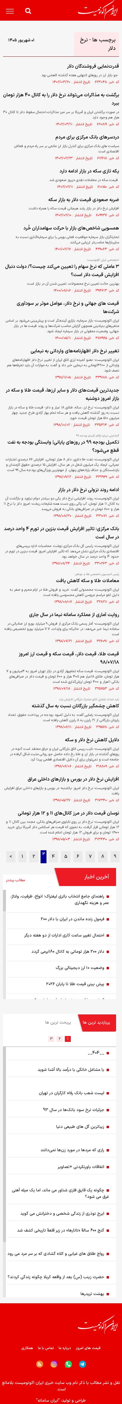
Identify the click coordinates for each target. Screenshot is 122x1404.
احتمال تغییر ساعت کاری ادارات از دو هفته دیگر (64, 935)
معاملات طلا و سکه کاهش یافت (87, 580)
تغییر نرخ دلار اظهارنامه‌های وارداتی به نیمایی (74, 351)
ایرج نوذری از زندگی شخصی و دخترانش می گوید (62, 1214)
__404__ (96, 1053)
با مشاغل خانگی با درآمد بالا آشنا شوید (71, 1070)
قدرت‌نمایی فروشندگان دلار (93, 66)
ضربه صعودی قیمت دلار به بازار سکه (83, 199)
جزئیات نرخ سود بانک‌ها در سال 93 (73, 1110)
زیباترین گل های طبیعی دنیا (80, 1127)
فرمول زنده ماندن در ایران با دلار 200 (72, 919)
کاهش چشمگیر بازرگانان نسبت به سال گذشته (75, 706)
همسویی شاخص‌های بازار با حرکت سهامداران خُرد (71, 228)
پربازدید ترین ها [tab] (96, 1022)
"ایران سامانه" (48, 1401)
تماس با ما (46, 1348)
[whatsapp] (68, 1364)
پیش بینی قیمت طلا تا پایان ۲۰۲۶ (75, 984)
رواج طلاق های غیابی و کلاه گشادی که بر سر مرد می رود (55, 1254)
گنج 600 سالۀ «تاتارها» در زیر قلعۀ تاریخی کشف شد (60, 1230)
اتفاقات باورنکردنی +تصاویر (81, 1167)
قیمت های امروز (88, 1348)
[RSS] (39, 1364)
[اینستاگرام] (54, 1364)
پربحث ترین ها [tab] (58, 1022)
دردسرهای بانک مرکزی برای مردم (87, 137)
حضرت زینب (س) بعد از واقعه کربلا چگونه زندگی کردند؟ (56, 1277)
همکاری (27, 1348)
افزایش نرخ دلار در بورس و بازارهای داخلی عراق (73, 779)
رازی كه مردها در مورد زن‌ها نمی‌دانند (72, 1150)
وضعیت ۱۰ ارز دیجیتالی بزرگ (80, 968)
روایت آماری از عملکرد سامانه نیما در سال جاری (74, 614)
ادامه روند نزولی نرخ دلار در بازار (88, 489)
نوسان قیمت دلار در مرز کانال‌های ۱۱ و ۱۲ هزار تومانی (68, 813)
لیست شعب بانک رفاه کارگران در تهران (71, 1093)
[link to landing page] (97, 9)
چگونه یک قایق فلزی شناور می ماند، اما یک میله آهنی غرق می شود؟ (60, 1193)
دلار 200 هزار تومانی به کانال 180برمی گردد (67, 952)
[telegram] (82, 1364)
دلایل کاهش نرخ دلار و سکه (92, 740)
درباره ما (65, 1348)
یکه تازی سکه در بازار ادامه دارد (89, 171)
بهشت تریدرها (92, 1294)
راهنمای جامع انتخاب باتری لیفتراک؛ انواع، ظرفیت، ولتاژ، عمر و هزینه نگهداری (59, 899)
